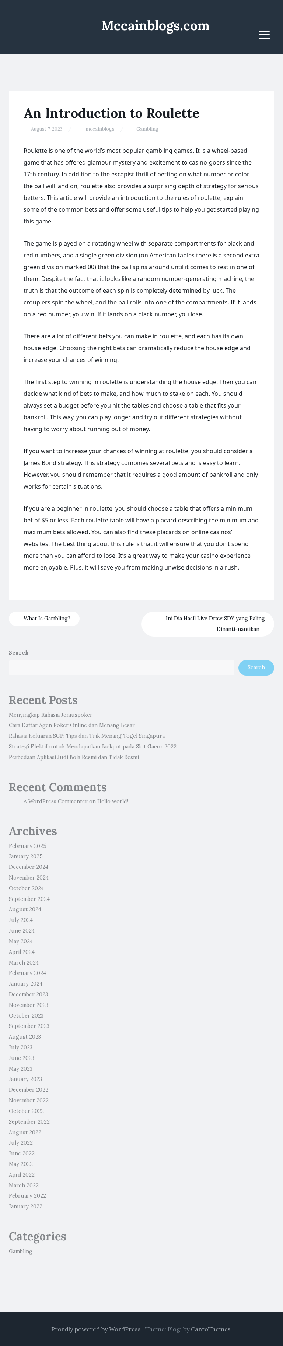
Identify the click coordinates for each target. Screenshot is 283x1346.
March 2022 (24, 1185)
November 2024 (29, 877)
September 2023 (29, 1026)
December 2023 (28, 994)
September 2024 (29, 899)
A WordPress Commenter (56, 801)
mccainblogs (100, 129)
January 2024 (25, 983)
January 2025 (26, 856)
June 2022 (22, 1153)
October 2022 (26, 1111)
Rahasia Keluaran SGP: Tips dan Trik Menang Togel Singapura (87, 736)
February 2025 (27, 846)
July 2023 (20, 1047)
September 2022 (29, 1121)
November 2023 (28, 1005)
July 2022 (21, 1142)
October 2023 (26, 1015)
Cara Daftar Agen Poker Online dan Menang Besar (72, 725)
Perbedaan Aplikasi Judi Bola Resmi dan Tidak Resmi (74, 757)
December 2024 (28, 867)
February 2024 (27, 973)
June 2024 (22, 930)
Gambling (147, 129)
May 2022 (21, 1164)
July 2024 (21, 920)
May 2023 (20, 1068)
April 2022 (22, 1174)
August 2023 (25, 1036)
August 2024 (25, 909)
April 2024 (22, 952)
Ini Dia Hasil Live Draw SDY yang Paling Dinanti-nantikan (215, 624)
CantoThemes (211, 1329)
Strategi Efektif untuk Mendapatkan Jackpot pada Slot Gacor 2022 (93, 746)
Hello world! (112, 801)
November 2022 (29, 1100)
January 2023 (25, 1079)
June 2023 (21, 1058)
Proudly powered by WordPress (96, 1329)
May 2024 (21, 941)
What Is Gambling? (46, 618)
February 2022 (27, 1195)
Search (19, 652)
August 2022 (25, 1132)
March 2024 (24, 962)
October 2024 (26, 888)
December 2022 (28, 1089)
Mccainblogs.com (155, 25)
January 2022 (25, 1206)
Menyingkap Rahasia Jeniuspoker (50, 715)
